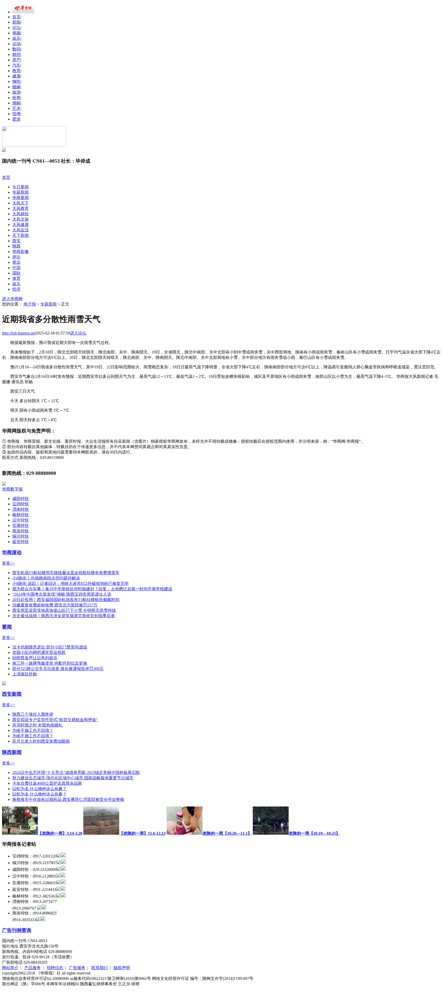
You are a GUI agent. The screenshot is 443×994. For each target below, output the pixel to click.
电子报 (30, 304)
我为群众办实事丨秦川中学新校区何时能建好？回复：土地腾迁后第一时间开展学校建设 (92, 589)
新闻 (16, 22)
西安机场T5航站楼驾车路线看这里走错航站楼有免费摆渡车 (65, 572)
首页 (16, 17)
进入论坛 (78, 333)
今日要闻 (20, 187)
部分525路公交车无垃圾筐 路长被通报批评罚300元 (58, 668)
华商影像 (20, 251)
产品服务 (32, 968)
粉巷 (16, 97)
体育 (16, 278)
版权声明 (122, 968)
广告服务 (77, 968)
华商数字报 (12, 489)
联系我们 (99, 968)
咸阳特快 (20, 498)
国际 (16, 273)
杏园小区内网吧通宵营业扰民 (39, 652)
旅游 (16, 92)
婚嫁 (16, 87)
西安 (16, 241)
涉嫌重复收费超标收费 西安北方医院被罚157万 (54, 605)
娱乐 (16, 38)
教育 (16, 70)
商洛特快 (20, 531)
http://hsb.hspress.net (19, 333)
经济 (16, 289)
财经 (16, 54)
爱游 (16, 119)
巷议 (16, 262)
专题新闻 (20, 192)
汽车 (16, 65)
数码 (16, 49)
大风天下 (20, 203)
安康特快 (20, 525)
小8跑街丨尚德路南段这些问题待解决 (46, 578)
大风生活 (20, 230)
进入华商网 (12, 299)
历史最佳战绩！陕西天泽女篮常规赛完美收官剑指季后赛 (63, 616)
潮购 (16, 103)
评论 (16, 257)
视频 (16, 33)
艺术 (16, 108)
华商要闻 (20, 197)
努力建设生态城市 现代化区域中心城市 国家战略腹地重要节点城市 (72, 778)
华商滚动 (12, 552)
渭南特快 (20, 509)
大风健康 (20, 224)
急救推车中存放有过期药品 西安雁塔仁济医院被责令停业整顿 (68, 799)
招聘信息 (55, 968)
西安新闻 (12, 694)
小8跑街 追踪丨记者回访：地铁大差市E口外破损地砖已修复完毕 (70, 583)
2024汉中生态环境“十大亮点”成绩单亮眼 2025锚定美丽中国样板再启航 (76, 772)
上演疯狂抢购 (24, 674)
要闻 (7, 626)
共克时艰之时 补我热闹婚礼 (37, 725)
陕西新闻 (12, 752)
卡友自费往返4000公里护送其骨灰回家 (47, 783)
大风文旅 (20, 219)
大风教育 (20, 208)
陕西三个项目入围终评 (32, 714)
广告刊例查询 (16, 930)
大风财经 (20, 214)
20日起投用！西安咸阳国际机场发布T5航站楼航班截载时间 (65, 599)
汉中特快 (20, 520)
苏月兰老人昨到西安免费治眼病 (41, 741)
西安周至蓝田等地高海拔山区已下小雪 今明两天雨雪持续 (64, 610)
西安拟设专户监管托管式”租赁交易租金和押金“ (55, 719)
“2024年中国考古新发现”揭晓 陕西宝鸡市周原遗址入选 (61, 594)
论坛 (16, 27)
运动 (16, 44)
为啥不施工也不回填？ (32, 730)
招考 (16, 114)
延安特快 (20, 541)
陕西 (16, 246)
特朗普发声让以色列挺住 (34, 658)
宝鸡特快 (20, 504)
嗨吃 (16, 81)
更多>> (8, 563)
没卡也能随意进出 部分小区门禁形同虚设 (49, 647)
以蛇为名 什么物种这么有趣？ (39, 788)
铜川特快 (20, 536)
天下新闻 (20, 235)
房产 (16, 60)
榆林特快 (20, 515)
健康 (16, 76)
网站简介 (10, 968)
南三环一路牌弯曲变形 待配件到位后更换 (49, 663)
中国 (16, 267)
